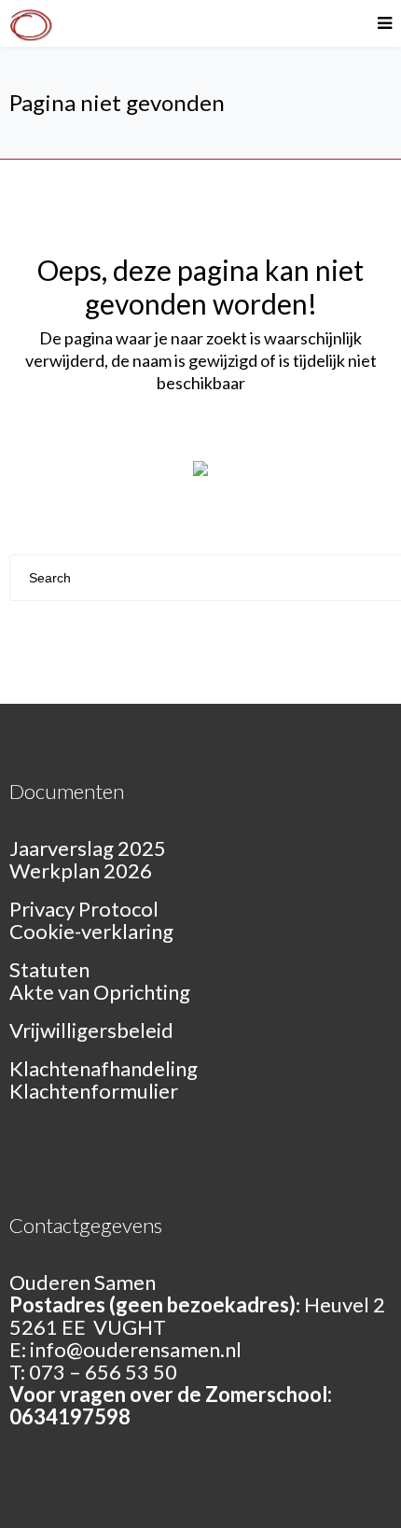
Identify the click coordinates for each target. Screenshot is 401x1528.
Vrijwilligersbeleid (91, 1030)
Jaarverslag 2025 (87, 848)
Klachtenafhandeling (103, 1068)
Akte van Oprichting (99, 991)
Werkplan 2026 (80, 870)
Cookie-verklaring (91, 931)
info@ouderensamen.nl (136, 1349)
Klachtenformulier (93, 1090)
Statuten (49, 969)
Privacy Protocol (84, 908)
